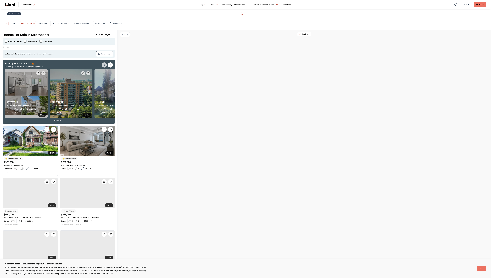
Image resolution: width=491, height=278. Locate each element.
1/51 (109, 205)
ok (481, 268)
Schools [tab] (125, 34)
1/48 (52, 257)
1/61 (52, 205)
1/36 (87, 114)
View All (57, 120)
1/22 (109, 153)
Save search (117, 23)
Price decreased (15, 41)
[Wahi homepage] (10, 4)
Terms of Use (107, 273)
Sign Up (480, 4)
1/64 (109, 257)
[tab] (12, 23)
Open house (32, 41)
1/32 (42, 114)
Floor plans (47, 41)
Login (466, 5)
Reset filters (100, 23)
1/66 (52, 153)
